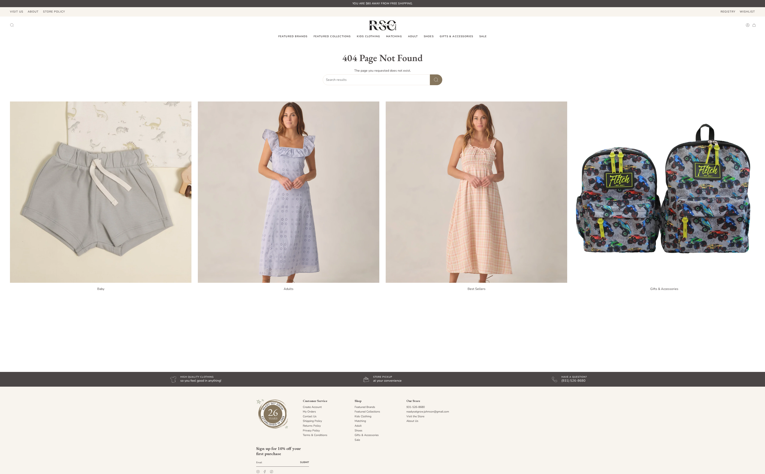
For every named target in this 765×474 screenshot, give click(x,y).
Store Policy (54, 12)
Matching (360, 421)
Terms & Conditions (315, 435)
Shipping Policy (312, 421)
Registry (728, 12)
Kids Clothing (363, 416)
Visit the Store (415, 416)
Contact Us (310, 416)
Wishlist (747, 12)
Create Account (312, 407)
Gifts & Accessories (367, 435)
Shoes (358, 430)
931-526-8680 (415, 407)
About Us (412, 421)
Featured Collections (367, 412)
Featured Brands (365, 407)
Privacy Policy (311, 430)
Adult (358, 426)
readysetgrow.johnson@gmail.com (427, 412)
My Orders (309, 412)
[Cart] (754, 25)
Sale (357, 440)
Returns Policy (312, 426)
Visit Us (16, 12)
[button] (293, 36)
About (33, 12)
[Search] (436, 79)
